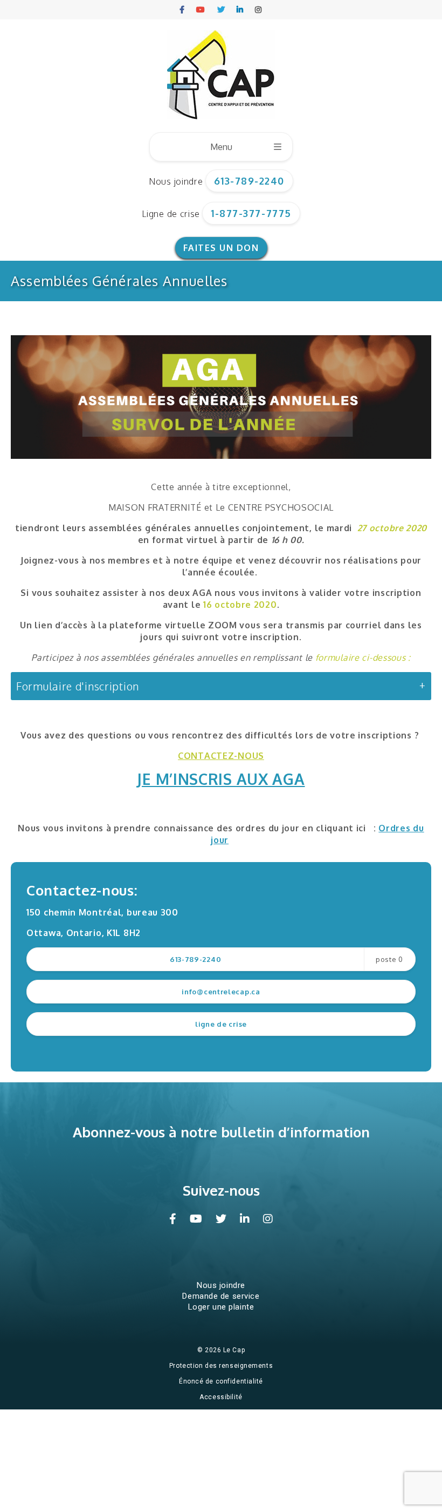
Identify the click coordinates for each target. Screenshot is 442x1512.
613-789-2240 (249, 181)
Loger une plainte (221, 1307)
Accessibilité (220, 1397)
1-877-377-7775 (251, 213)
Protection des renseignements (221, 1365)
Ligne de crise (171, 213)
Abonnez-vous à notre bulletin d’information (221, 1132)
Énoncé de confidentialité (221, 1381)
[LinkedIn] (240, 9)
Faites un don (221, 247)
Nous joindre (176, 181)
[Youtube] (201, 9)
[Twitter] (221, 9)
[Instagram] (259, 9)
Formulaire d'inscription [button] (77, 686)
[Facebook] (182, 9)
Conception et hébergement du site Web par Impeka (223, 1412)
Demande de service (220, 1296)
